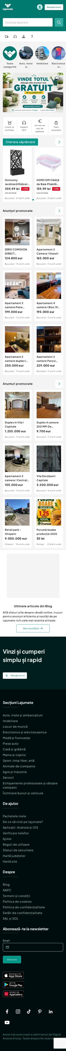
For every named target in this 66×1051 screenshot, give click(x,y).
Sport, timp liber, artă (18, 760)
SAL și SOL (11, 918)
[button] (46, 108)
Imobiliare (10, 721)
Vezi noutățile (31, 628)
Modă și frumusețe (16, 738)
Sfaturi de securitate (18, 850)
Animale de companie (19, 766)
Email (6, 940)
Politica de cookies (17, 901)
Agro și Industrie (15, 772)
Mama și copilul (14, 755)
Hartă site (10, 861)
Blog (6, 884)
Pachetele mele (14, 816)
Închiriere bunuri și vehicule (23, 793)
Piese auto (10, 743)
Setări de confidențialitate (22, 913)
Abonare (12, 959)
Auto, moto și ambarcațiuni (23, 715)
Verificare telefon (16, 833)
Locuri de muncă (15, 726)
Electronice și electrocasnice (25, 732)
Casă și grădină (14, 749)
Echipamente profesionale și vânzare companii (30, 785)
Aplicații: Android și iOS (20, 827)
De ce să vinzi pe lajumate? (23, 822)
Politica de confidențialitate (24, 907)
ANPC (7, 890)
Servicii (8, 777)
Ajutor (7, 839)
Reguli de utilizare (16, 844)
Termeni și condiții (16, 896)
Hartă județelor (14, 856)
